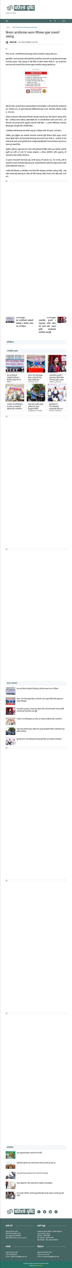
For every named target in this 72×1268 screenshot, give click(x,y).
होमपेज (8, 27)
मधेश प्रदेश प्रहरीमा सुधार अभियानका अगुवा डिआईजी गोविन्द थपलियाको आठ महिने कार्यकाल (35, 409)
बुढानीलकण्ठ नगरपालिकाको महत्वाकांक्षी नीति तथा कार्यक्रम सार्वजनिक (56, 408)
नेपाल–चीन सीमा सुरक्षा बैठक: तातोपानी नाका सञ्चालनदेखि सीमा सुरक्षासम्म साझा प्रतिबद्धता (35, 380)
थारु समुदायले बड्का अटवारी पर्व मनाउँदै (29, 1152)
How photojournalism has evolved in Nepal (32, 1173)
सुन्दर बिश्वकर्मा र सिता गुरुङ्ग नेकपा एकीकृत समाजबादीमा (34, 1183)
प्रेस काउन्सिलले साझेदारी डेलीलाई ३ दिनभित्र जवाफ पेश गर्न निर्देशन (14, 379)
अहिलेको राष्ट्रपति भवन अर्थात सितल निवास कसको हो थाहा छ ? (36, 1162)
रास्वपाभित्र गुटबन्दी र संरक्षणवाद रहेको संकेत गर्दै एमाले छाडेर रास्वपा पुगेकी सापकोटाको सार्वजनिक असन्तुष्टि (56, 380)
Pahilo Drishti (39, 1265)
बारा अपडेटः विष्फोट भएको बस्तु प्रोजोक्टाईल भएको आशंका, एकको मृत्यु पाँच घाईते (40, 1194)
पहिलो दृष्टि (13, 42)
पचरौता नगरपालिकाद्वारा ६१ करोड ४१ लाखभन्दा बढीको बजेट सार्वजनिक (15, 406)
